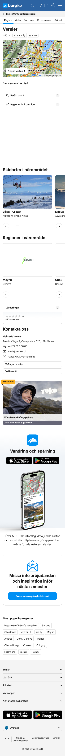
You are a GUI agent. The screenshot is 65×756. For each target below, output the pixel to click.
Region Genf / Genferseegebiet (20, 625)
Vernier (23, 651)
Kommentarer (44, 20)
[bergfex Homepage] (12, 5)
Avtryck (56, 738)
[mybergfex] (53, 5)
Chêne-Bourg (11, 645)
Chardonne (10, 632)
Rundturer (29, 20)
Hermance (9, 651)
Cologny (40, 645)
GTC (7, 738)
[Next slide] (59, 226)
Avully (39, 632)
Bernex (35, 651)
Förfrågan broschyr (14, 364)
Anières (8, 638)
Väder (18, 20)
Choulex (27, 645)
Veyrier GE (26, 632)
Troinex (40, 638)
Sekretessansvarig (40, 738)
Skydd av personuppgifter (21, 739)
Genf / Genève (24, 638)
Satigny (46, 625)
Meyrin (50, 632)
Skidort (58, 20)
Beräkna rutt (11, 371)
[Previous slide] (6, 226)
